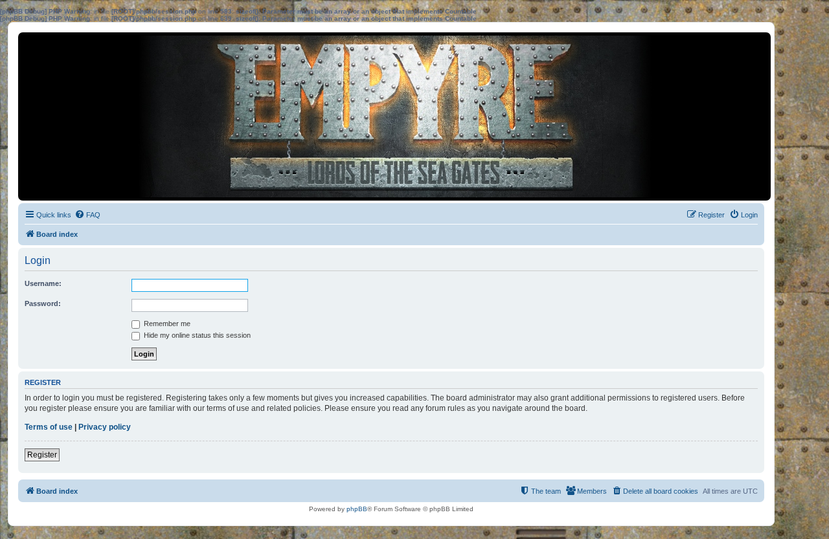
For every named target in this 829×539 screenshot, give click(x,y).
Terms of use (49, 427)
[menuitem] (87, 215)
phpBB (356, 508)
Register (42, 454)
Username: (43, 283)
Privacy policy (104, 427)
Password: (43, 303)
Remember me (166, 323)
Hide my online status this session (196, 335)
